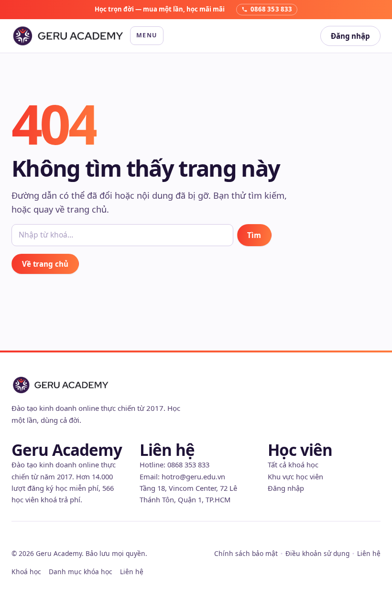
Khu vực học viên (295, 476)
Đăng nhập (350, 36)
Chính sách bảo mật (246, 553)
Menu (146, 35)
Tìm (254, 235)
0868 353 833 (188, 464)
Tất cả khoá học (293, 464)
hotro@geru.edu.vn (193, 476)
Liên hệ (369, 553)
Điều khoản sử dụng (317, 553)
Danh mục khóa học (80, 571)
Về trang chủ (45, 264)
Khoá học (26, 571)
